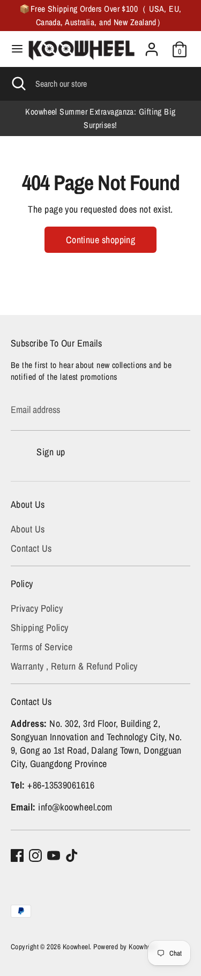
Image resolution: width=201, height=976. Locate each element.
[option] (100, 118)
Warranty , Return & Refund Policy (74, 666)
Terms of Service (41, 647)
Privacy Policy (37, 608)
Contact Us (31, 548)
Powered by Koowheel (124, 946)
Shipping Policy (40, 627)
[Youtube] (53, 855)
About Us (28, 529)
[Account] (151, 45)
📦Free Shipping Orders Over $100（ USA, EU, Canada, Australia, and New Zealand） (100, 15)
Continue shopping (101, 239)
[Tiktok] (71, 855)
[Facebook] (17, 855)
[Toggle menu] (13, 49)
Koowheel (76, 946)
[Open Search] (17, 83)
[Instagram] (35, 855)
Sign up (50, 452)
